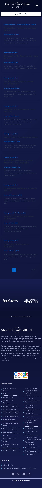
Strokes (33, 24)
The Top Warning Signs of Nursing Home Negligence (18, 82)
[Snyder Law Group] (17, 4)
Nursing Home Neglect (23, 24)
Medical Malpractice (10, 24)
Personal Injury (22, 213)
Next (34, 270)
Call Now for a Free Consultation (21, 317)
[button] (36, 5)
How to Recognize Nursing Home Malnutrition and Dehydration (18, 161)
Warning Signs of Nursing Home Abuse (21, 137)
